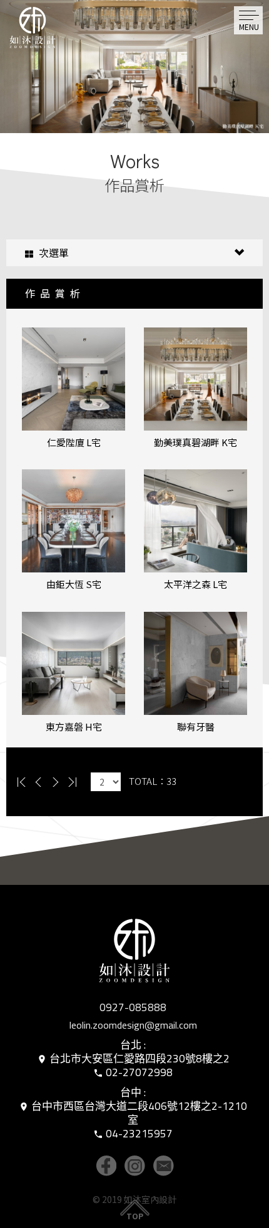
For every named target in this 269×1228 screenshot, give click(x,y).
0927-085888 (132, 1007)
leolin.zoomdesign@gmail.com (133, 1025)
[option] (134, 66)
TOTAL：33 (152, 780)
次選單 (52, 252)
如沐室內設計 (45, 40)
